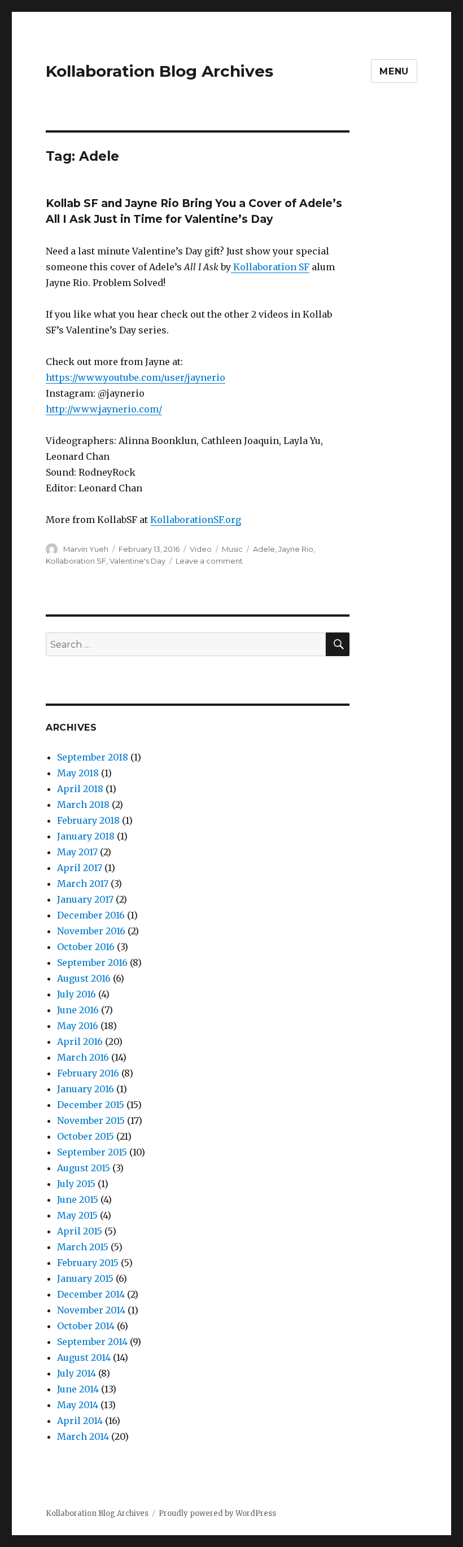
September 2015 (92, 1152)
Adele (264, 548)
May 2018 (78, 773)
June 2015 (77, 1199)
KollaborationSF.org (195, 519)
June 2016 (78, 1010)
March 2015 (82, 1246)
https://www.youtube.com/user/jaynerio (135, 377)
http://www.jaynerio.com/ (104, 409)
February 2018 (88, 820)
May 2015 (77, 1215)
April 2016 (80, 1041)
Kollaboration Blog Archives (159, 71)
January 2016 (85, 1089)
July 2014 (76, 1373)
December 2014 (91, 1294)
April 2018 (80, 788)
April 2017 (79, 867)
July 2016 (76, 994)
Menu (394, 71)
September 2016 (92, 962)
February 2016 (88, 1073)
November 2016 (91, 931)
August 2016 (84, 978)
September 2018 (92, 757)
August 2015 (83, 1168)
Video (201, 548)
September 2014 (92, 1341)
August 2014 (84, 1357)
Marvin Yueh (85, 548)
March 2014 (83, 1436)
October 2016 (86, 946)
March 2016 (83, 1057)
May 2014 (77, 1404)
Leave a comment (209, 560)
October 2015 (85, 1136)
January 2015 (85, 1278)
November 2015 (91, 1120)
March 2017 (82, 883)
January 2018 (86, 836)
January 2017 (85, 899)
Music (232, 548)
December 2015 (90, 1104)
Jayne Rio (295, 548)
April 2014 (80, 1420)
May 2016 (77, 1025)
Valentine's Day (137, 560)
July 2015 (76, 1183)
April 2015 (79, 1231)
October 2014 (86, 1325)
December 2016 (91, 915)
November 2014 (91, 1310)
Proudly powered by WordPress (217, 1513)
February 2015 (88, 1262)
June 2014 (78, 1389)
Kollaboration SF (270, 267)
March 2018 (83, 804)
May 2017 (77, 852)
